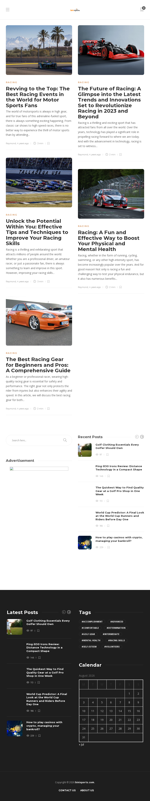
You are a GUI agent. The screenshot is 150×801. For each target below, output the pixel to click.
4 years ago (23, 143)
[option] (111, 496)
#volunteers (112, 646)
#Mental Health (91, 640)
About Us (87, 790)
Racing (11, 82)
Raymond (11, 143)
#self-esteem (89, 646)
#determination (116, 628)
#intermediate (111, 634)
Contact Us (67, 790)
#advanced (116, 621)
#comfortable (90, 628)
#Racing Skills (116, 640)
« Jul (81, 744)
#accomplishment (92, 621)
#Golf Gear (88, 634)
